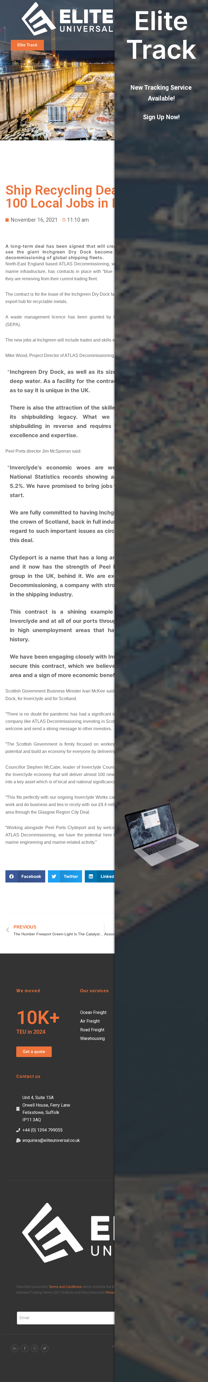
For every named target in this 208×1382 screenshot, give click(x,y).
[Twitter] (44, 1348)
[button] (27, 45)
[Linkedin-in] (14, 1348)
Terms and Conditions (65, 1287)
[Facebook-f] (24, 1348)
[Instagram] (34, 1348)
